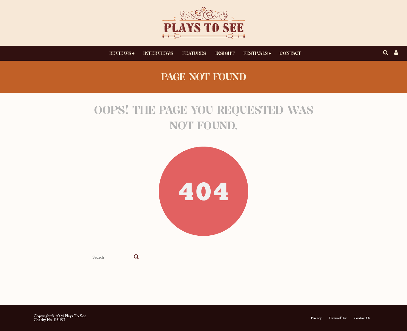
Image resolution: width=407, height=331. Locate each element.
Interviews (158, 53)
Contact (290, 53)
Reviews (120, 53)
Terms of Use (337, 318)
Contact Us (362, 318)
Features (194, 53)
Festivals (255, 53)
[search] (136, 257)
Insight (224, 53)
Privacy (316, 318)
